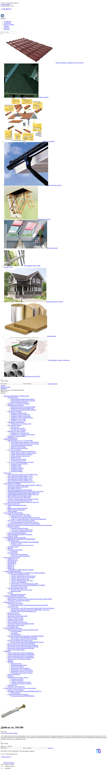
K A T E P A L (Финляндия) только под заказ (21, 462)
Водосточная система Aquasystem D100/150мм (21, 643)
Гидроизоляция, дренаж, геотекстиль (15, 537)
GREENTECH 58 (13, 560)
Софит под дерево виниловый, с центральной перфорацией (28, 519)
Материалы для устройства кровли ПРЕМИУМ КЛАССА (24, 691)
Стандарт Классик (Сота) (18, 460)
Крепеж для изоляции (14, 674)
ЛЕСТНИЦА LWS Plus (14, 488)
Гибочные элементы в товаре (19, 528)
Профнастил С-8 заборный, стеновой (18, 403)
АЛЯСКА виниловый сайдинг (20, 579)
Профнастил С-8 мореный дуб (20, 433)
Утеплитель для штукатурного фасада (19, 600)
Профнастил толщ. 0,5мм (18, 419)
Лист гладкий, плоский (14, 425)
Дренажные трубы (13, 546)
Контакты (7, 29)
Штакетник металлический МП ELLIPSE (23, 407)
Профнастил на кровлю (14, 411)
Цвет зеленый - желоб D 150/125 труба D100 (24, 639)
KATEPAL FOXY (16, 465)
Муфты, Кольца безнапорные (16, 510)
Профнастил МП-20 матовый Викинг (22, 417)
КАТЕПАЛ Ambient (17, 471)
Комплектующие (16, 457)
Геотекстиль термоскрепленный (20, 556)
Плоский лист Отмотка (18, 428)
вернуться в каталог (12, 733)
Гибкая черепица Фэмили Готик (20, 456)
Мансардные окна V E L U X (12, 602)
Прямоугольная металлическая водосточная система (23, 629)
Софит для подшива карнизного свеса (19, 514)
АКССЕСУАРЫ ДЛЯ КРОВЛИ (13, 513)
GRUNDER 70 (12, 563)
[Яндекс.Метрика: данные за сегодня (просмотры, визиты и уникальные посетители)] (8, 763)
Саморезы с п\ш (12, 685)
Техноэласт (14, 551)
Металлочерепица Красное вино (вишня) (23, 400)
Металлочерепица (13, 397)
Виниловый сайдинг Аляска (19, 586)
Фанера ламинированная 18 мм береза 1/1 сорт (21, 482)
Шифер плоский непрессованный (17, 508)
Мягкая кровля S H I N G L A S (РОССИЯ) (20, 440)
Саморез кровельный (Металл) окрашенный (20, 656)
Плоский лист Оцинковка (18, 430)
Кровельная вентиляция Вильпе (17, 533)
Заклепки (10, 660)
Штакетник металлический (16, 405)
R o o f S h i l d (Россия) (14, 450)
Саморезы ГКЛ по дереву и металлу (18, 677)
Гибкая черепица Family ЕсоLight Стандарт (23, 453)
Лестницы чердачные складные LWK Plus (20, 490)
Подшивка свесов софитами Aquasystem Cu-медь (25, 517)
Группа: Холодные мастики (16, 689)
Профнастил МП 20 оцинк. (19, 413)
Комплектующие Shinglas (18, 446)
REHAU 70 (11, 566)
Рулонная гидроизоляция (15, 550)
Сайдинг (10, 593)
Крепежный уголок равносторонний (22, 673)
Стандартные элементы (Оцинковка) (22, 530)
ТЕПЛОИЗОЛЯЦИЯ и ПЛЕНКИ (14, 596)
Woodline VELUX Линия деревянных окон (23, 611)
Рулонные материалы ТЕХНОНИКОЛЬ (22, 696)
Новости (6, 27)
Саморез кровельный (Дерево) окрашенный (20, 653)
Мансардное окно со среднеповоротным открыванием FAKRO (29, 605)
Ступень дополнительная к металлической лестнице (23, 499)
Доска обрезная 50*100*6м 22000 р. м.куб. (20, 479)
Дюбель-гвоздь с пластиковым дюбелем (19, 659)
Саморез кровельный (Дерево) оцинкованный (21, 654)
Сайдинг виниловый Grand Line (17, 588)
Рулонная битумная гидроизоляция (18, 694)
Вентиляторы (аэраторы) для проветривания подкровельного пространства (30, 525)
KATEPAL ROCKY (16, 470)
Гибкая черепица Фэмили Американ (21, 454)
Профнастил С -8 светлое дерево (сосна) (23, 434)
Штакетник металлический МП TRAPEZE (23, 410)
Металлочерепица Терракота (19, 402)
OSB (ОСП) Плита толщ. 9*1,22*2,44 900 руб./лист (23, 474)
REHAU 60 (11, 565)
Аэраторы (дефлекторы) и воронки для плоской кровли (24, 523)
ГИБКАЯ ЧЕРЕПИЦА (10, 439)
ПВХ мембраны (15, 693)
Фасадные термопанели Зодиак (20, 574)
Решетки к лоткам (16, 543)
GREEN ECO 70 (12, 559)
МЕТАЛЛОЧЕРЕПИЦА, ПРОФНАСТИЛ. (16, 396)
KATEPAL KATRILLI (17, 468)
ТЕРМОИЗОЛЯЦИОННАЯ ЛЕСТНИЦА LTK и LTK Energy (25, 491)
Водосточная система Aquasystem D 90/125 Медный (23, 645)
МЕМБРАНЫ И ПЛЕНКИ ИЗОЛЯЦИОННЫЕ (21, 539)
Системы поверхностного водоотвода (22, 545)
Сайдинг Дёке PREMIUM (18, 582)
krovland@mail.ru (6, 4)
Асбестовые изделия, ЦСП (12, 503)
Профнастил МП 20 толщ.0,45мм (20, 416)
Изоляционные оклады (14, 614)
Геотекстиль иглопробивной (19, 554)
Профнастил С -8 (13, 437)
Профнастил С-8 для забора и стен (21, 423)
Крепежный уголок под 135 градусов (22, 671)
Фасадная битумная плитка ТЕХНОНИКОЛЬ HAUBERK (28, 585)
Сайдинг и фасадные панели (12, 571)
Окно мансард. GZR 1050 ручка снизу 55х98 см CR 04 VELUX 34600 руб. (33, 608)
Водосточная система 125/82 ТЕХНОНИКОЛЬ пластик (27, 642)
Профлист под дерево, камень (16, 431)
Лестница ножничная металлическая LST (20, 500)
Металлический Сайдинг (18, 594)
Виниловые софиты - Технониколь (21, 516)
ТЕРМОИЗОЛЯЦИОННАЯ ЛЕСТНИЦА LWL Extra (23, 494)
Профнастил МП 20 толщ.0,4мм (20, 414)
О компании (7, 21)
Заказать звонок (52, 383)
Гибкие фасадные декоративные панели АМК (24, 583)
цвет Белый (14, 633)
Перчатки (10, 676)
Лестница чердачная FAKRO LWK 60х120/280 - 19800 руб (25, 485)
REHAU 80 (11, 568)
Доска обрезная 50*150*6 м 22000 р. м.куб (20, 480)
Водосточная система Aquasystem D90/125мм (21, 648)
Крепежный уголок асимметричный (21, 669)
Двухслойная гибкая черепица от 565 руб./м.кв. (25, 443)
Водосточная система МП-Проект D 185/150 (24, 637)
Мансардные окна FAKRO (15, 603)
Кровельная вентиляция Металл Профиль (20, 534)
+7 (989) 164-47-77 (6, 757)
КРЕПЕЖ (7, 651)
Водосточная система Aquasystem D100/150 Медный (23, 646)
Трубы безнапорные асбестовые (17, 505)
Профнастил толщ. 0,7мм (18, 420)
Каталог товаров (9, 24)
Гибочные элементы (13, 526)
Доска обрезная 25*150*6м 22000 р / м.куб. (20, 477)
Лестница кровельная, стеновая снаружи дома (24, 522)
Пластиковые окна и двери (12, 557)
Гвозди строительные (17, 666)
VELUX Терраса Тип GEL (15, 617)
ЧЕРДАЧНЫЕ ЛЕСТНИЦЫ (12, 483)
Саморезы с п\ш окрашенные (16, 686)
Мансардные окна (13, 606)
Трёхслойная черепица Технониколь (21, 445)
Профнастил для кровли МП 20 (17, 436)
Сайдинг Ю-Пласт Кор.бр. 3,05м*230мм (23, 577)
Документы (7, 23)
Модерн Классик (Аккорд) (18, 459)
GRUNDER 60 (12, 562)
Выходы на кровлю (13, 613)
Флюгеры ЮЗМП (13, 536)
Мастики (10, 548)
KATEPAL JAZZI (16, 466)
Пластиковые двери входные (16, 625)
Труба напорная (12, 511)
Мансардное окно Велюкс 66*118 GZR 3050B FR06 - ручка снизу (30, 609)
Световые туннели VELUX (16, 619)
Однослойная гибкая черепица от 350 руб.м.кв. (25, 442)
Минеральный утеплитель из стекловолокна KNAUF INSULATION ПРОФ (30, 599)
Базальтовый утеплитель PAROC (17, 597)
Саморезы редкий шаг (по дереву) (21, 682)
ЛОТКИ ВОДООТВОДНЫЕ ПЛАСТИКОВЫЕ (25, 542)
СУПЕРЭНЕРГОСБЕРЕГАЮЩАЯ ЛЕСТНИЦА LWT (23, 493)
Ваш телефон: (27, 383)
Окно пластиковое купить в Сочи (17, 622)
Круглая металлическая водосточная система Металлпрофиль (26, 636)
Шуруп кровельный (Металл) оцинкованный (21, 657)
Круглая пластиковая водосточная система (20, 640)
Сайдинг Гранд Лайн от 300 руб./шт (21, 590)
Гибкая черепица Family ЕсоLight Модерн (23, 451)
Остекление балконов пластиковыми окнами (21, 623)
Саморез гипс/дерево (17, 679)
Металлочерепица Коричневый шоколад (23, 399)
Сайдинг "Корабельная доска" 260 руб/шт (23, 576)
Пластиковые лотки (13, 540)
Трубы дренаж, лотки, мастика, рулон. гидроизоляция (20, 688)
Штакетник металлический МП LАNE (22, 408)
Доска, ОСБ (7, 473)
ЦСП (9, 506)
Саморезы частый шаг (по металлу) (21, 683)
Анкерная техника (16, 663)
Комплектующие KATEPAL (19, 463)
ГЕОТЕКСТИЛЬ (12, 553)
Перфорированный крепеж (19, 665)
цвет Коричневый (16, 631)
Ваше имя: (4, 383)
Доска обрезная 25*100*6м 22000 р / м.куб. (20, 476)
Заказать (3, 733)
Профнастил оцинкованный (16, 422)
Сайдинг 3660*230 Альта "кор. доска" (22, 580)
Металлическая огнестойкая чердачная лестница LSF (23, 502)
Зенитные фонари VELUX (15, 620)
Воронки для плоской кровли (16, 649)
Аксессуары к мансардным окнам (17, 616)
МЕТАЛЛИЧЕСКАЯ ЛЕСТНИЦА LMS (19, 496)
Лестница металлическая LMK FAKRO (19, 497)
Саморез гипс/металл (17, 680)
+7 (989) (6, 9)
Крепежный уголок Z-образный (20, 668)
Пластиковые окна (13, 626)
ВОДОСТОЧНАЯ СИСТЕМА (13, 628)
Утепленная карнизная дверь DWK (18, 486)
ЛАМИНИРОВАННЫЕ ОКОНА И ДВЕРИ (20, 570)
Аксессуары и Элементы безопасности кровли (21, 520)
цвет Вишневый (16, 634)
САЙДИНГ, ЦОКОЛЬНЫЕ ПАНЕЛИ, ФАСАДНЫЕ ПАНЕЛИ (26, 573)
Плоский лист (15, 427)
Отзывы (6, 26)
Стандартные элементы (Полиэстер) (21, 531)
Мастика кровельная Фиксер (19, 448)
